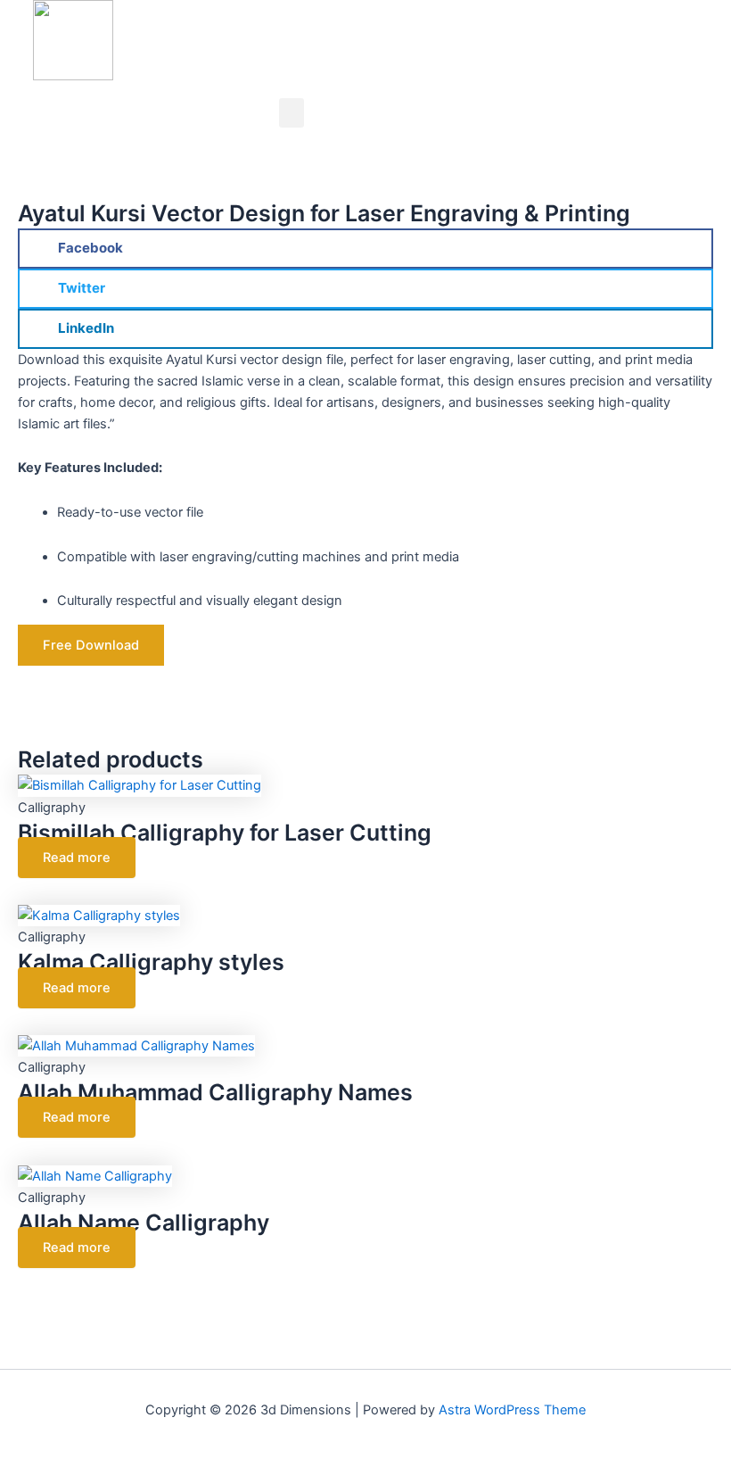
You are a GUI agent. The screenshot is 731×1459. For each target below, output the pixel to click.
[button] (291, 113)
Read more (77, 858)
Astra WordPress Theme (512, 1410)
